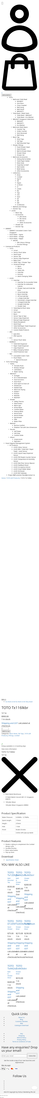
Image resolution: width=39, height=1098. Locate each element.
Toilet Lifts (21, 270)
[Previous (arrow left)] (1, 1097)
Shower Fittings (18, 145)
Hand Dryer (17, 254)
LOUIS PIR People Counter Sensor (25, 457)
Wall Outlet (20, 167)
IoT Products (14, 445)
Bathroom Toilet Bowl (20, 99)
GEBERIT (8, 228)
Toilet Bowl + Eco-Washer (25, 117)
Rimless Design (19, 368)
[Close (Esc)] (7, 1095)
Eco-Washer (21, 125)
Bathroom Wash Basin (20, 127)
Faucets (12, 429)
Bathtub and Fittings (20, 207)
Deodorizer (17, 386)
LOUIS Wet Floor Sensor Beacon (24, 463)
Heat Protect (18, 403)
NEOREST (20, 101)
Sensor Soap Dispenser (21, 258)
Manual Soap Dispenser (22, 320)
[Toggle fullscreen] (3, 1095)
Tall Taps (20, 141)
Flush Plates (18, 358)
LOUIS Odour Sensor (20, 447)
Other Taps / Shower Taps (22, 262)
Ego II (19, 179)
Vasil (18, 197)
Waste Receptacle (19, 322)
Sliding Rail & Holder (24, 159)
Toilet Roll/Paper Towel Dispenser (25, 326)
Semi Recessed (22, 133)
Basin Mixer (13, 734)
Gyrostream (18, 417)
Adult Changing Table (25, 276)
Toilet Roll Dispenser (20, 344)
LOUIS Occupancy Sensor (22, 467)
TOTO (11, 97)
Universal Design (19, 264)
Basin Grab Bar (23, 294)
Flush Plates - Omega (17, 236)
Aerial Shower (18, 415)
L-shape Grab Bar (23, 298)
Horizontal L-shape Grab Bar (27, 300)
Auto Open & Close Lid (21, 384)
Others (12, 437)
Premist (16, 393)
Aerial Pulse (18, 413)
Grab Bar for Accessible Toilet (27, 282)
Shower (12, 399)
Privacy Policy (21, 1040)
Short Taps (20, 139)
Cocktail (19, 177)
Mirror (20, 268)
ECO (11, 338)
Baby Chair (17, 260)
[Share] (5, 1095)
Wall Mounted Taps (23, 143)
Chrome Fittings (22, 244)
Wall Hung (20, 107)
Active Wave (18, 407)
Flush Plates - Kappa (16, 238)
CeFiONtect (18, 370)
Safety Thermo (19, 401)
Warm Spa (17, 405)
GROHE (15, 240)
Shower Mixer (21, 153)
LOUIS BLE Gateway (20, 473)
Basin (19, 266)
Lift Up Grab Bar (23, 296)
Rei (18, 191)
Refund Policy (21, 1038)
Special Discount (21, 360)
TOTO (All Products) (13, 478)
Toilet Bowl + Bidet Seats (21, 113)
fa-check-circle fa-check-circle (19, 702)
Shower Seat (22, 306)
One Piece (20, 103)
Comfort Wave (18, 409)
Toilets (12, 364)
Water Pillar (18, 421)
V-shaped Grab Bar (24, 302)
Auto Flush (17, 382)
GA (18, 199)
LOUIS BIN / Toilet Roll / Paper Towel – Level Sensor (24, 450)
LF (17, 187)
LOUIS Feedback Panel (21, 465)
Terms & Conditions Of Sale (21, 1042)
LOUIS (14, 211)
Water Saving (18, 372)
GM (18, 203)
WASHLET (20, 121)
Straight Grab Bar (23, 304)
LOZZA (19, 189)
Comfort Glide (18, 435)
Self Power (17, 431)
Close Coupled (21, 105)
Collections (16, 173)
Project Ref (11, 475)
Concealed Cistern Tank (21, 356)
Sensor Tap (17, 256)
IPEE (11, 332)
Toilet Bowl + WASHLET (24, 115)
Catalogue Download (21, 1025)
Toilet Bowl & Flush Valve (22, 308)
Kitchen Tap (17, 209)
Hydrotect (17, 441)
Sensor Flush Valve (20, 252)
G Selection (20, 205)
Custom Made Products (21, 330)
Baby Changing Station (21, 350)
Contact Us (31, 475)
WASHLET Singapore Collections (23, 119)
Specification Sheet (12, 860)
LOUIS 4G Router (19, 471)
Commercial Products (13, 246)
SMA (15, 419)
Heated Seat (18, 388)
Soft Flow (17, 433)
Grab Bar (21, 272)
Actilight (17, 376)
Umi (18, 195)
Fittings (11, 736)
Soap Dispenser (19, 348)
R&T (11, 354)
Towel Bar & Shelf (23, 165)
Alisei (18, 175)
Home (3, 478)
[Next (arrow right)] (3, 1097)
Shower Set (20, 155)
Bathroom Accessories (20, 157)
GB (18, 201)
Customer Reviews (21, 475)
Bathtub (12, 423)
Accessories (19, 215)
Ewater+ (16, 392)
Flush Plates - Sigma (16, 234)
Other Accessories (23, 171)
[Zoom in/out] (1, 1095)
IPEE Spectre (18, 336)
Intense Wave (18, 411)
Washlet (16, 395)
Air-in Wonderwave (20, 378)
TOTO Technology (12, 362)
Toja (18, 193)
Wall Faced (20, 109)
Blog (21, 1019)
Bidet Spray (21, 169)
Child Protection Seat (21, 352)
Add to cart (6, 731)
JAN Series (23, 217)
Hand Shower (21, 149)
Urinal (16, 250)
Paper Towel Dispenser (21, 346)
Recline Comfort (19, 425)
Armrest (20, 274)
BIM (21, 1023)
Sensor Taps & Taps (20, 316)
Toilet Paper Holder (23, 161)
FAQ (21, 1034)
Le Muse (19, 185)
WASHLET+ (20, 111)
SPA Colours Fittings (23, 242)
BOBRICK (13, 342)
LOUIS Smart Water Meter (22, 469)
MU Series (23, 219)
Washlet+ (17, 397)
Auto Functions (19, 380)
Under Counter (22, 131)
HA (18, 181)
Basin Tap (16, 137)
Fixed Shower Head (23, 147)
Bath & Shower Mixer (24, 151)
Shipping (21, 1036)
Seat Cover (17, 312)
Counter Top (21, 129)
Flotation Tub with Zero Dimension (25, 427)
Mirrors (22, 221)
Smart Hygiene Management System (18, 443)
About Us (21, 1017)
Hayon (19, 183)
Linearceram (18, 439)
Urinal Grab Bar (23, 292)
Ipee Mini (17, 334)
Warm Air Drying (19, 390)
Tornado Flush (19, 366)
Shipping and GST (10, 723)
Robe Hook (20, 163)
